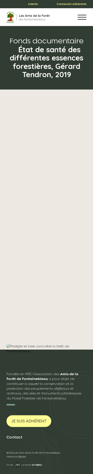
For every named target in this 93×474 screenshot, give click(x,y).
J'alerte (33, 4)
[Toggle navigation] (82, 17)
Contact (14, 437)
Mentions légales (16, 456)
